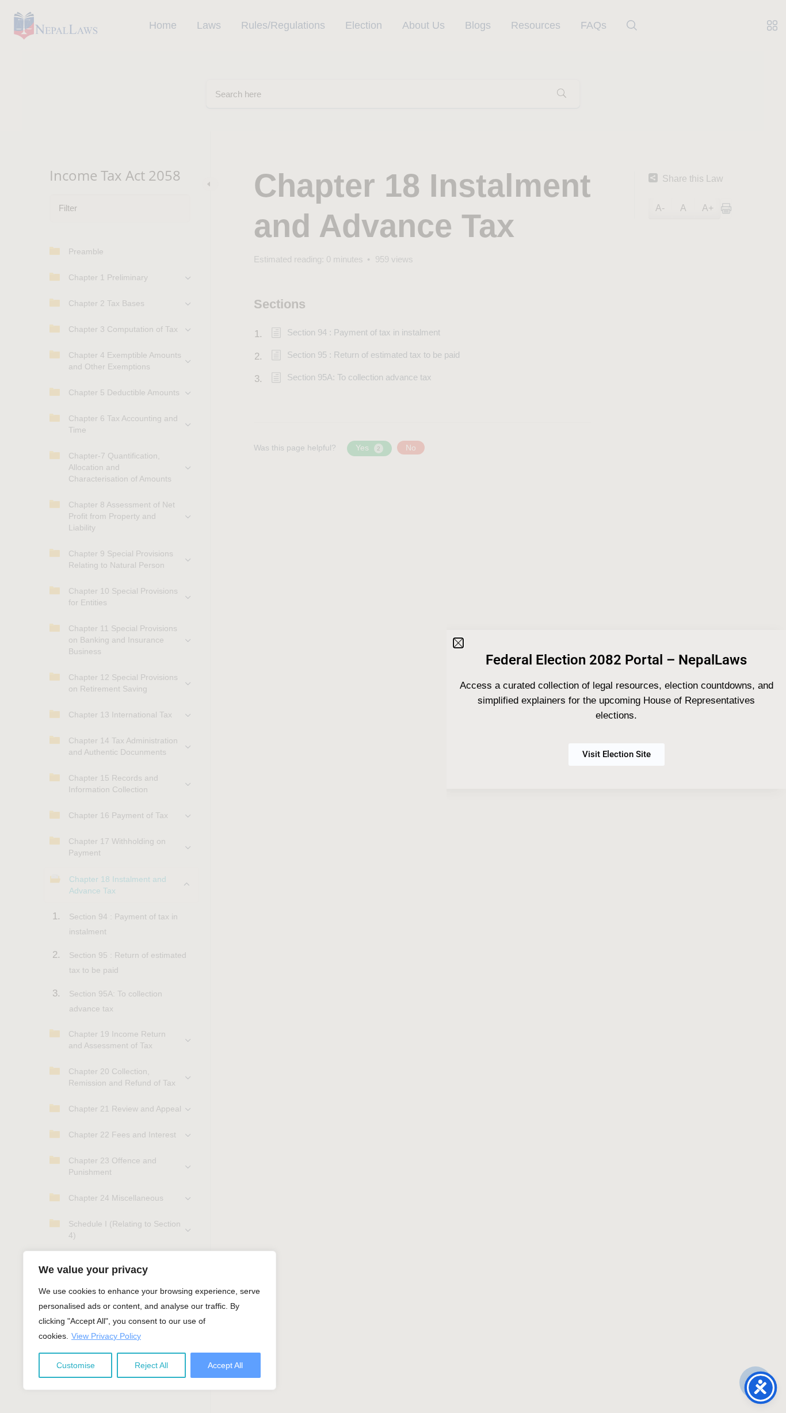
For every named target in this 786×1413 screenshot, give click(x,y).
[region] (149, 1320)
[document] (393, 706)
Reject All (151, 1365)
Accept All (225, 1365)
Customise (75, 1365)
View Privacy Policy (106, 1336)
